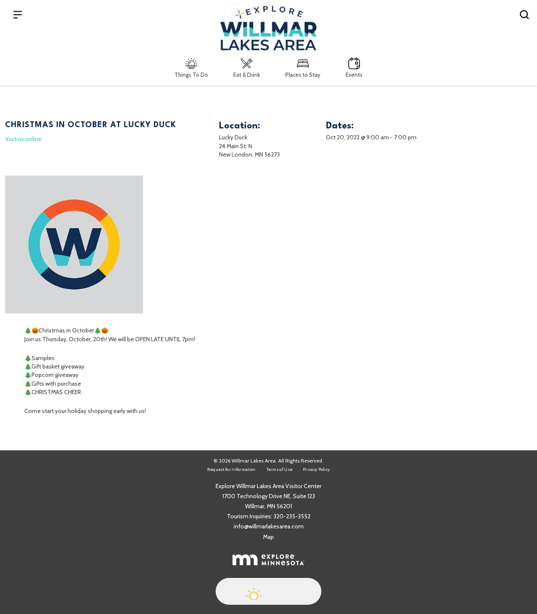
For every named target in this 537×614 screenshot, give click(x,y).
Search (524, 14)
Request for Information (231, 469)
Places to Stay (303, 74)
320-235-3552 (292, 516)
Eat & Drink (246, 74)
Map (268, 537)
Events (354, 74)
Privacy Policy (316, 469)
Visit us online (23, 139)
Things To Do (191, 74)
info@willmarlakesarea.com (269, 526)
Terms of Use (279, 469)
